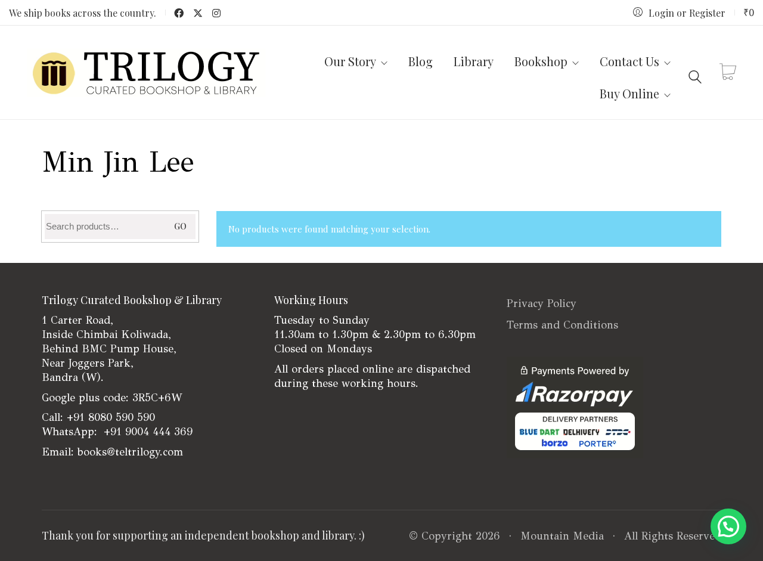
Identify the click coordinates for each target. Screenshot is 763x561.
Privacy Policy (541, 303)
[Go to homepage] (146, 72)
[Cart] (727, 72)
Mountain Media (562, 536)
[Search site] (695, 73)
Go (180, 226)
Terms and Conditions (562, 324)
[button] (728, 526)
